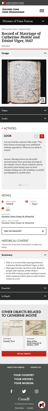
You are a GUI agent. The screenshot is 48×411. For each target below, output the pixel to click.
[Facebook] (11, 391)
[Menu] (42, 11)
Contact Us (35, 367)
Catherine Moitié (24, 29)
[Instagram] (36, 391)
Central (9, 204)
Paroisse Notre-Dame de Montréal (18, 216)
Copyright (30, 408)
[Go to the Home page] (13, 2)
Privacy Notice (19, 408)
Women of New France (9, 29)
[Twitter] (24, 391)
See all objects (24, 354)
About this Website (15, 367)
